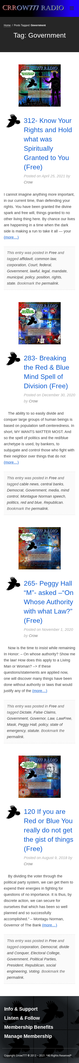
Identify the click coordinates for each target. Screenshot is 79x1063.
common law (45, 259)
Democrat (15, 490)
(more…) (11, 237)
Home (7, 25)
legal (46, 271)
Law (51, 718)
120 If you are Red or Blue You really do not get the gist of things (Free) (48, 830)
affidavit (26, 259)
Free (53, 253)
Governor (38, 718)
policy (30, 277)
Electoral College (45, 953)
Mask (11, 724)
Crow (28, 182)
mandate (59, 271)
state (11, 283)
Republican (53, 502)
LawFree (63, 718)
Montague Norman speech (42, 496)
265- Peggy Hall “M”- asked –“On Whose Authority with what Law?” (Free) (49, 602)
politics (13, 502)
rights (56, 277)
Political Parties (43, 959)
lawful (35, 271)
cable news (29, 484)
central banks (52, 484)
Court (32, 265)
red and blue (31, 502)
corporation (16, 265)
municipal (15, 277)
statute (33, 731)
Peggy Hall (27, 724)
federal (45, 265)
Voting (34, 971)
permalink (50, 283)
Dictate (25, 712)
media (53, 490)
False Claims (44, 712)
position (43, 277)
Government (17, 271)
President (15, 965)
